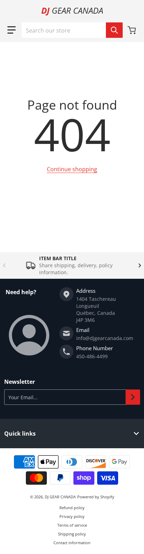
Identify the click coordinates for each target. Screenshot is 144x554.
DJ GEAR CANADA (60, 496)
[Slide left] (4, 265)
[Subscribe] (132, 397)
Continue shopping (72, 169)
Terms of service (72, 525)
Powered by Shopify (95, 496)
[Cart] (132, 30)
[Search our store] (114, 30)
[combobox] (72, 30)
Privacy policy (72, 516)
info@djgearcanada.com (104, 338)
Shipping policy (72, 533)
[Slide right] (140, 265)
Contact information (72, 542)
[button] (11, 30)
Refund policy (72, 507)
